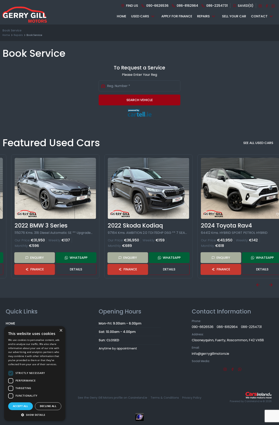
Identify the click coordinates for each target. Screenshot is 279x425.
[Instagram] (260, 6)
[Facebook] (266, 6)
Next (271, 285)
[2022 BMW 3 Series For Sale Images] (46, 188)
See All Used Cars (258, 143)
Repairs (18, 35)
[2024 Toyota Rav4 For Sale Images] (232, 188)
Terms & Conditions (165, 398)
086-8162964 (227, 327)
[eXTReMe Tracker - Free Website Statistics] (139, 419)
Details (67, 269)
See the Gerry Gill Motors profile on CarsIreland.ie (112, 398)
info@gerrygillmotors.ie (210, 353)
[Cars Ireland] (259, 395)
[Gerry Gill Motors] (24, 16)
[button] (34, 415)
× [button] (60, 330)
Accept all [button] (20, 406)
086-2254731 (251, 327)
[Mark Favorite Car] (82, 214)
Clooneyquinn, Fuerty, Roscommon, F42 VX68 (228, 340)
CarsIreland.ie (253, 401)
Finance (28, 269)
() (245, 5)
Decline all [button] (48, 406)
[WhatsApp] (273, 6)
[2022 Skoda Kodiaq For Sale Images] (139, 188)
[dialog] (34, 373)
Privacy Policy (191, 398)
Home (6, 35)
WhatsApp (70, 257)
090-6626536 (202, 327)
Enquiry (28, 257)
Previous (258, 285)
